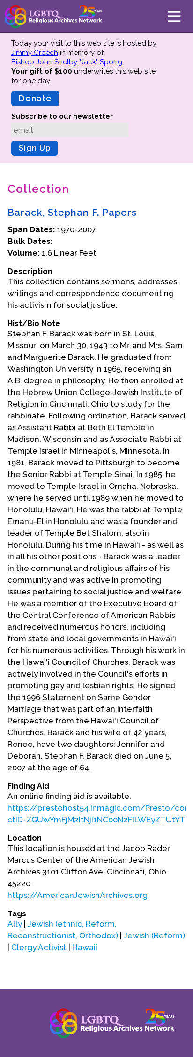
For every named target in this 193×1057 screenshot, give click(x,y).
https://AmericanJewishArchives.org (77, 895)
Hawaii (84, 947)
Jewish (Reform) (154, 935)
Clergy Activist (39, 947)
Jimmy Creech (34, 52)
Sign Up (35, 148)
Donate (35, 98)
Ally (14, 923)
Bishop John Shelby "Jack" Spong (66, 62)
